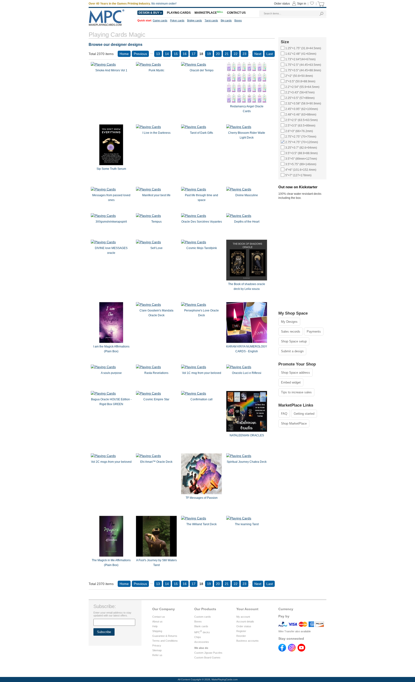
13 (158, 54)
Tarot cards (211, 20)
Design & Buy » (150, 12)
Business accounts (247, 640)
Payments (314, 331)
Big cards (226, 20)
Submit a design (292, 351)
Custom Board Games (207, 657)
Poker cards (177, 20)
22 (236, 54)
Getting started (304, 413)
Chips (197, 637)
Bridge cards (194, 20)
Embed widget (291, 382)
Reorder (241, 635)
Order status (243, 626)
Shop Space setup (294, 341)
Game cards (160, 20)
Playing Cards (179, 12)
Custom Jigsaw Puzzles (208, 652)
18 (201, 54)
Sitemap (157, 650)
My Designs (289, 321)
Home (124, 54)
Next (257, 54)
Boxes (198, 621)
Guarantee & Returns (164, 635)
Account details (245, 621)
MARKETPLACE (209, 12)
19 (209, 54)
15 (176, 54)
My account (243, 616)
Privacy (156, 645)
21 (227, 54)
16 (185, 54)
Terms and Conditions (165, 640)
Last (269, 54)
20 (218, 54)
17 (193, 54)
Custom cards (202, 616)
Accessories (201, 641)
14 (167, 54)
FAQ (284, 413)
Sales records (290, 331)
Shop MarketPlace (294, 423)
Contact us (158, 616)
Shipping (157, 631)
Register (241, 631)
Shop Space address (295, 372)
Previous (140, 54)
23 (244, 54)
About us (157, 621)
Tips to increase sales (296, 392)
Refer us (157, 655)
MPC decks (202, 632)
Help (155, 626)
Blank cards (201, 626)
